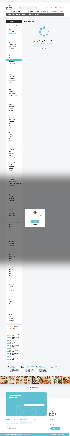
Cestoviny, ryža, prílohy (12, 33)
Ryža (10, 65)
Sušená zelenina (11, 190)
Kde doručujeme (8, 426)
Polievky (10, 87)
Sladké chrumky (11, 213)
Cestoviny (10, 35)
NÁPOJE (10, 273)
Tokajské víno (11, 312)
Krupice (10, 125)
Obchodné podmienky (9, 1)
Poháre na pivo (11, 288)
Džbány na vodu (11, 286)
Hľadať (36, 7)
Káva (10, 74)
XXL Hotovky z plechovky (13, 97)
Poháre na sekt (11, 290)
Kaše (10, 123)
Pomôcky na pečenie (12, 256)
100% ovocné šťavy (12, 297)
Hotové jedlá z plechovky (13, 95)
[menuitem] (11, 14)
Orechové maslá (11, 185)
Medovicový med (11, 241)
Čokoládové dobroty (12, 217)
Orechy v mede (11, 245)
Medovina (10, 301)
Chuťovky (10, 224)
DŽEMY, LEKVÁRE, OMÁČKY (13, 25)
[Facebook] (51, 424)
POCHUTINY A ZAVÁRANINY (13, 172)
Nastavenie (35, 224)
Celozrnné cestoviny (12, 37)
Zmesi (10, 142)
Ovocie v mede (11, 247)
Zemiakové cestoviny (12, 63)
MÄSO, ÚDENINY (11, 115)
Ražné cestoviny (11, 50)
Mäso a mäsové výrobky (12, 157)
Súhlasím (35, 221)
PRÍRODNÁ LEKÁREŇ (12, 119)
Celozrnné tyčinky (12, 200)
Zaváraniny (11, 177)
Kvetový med (11, 237)
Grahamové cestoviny (12, 44)
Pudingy (10, 258)
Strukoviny (10, 140)
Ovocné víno (11, 314)
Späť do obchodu (44, 48)
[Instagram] (53, 424)
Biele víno (10, 307)
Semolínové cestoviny (12, 52)
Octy (9, 147)
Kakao (10, 72)
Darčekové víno (11, 320)
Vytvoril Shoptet (53, 434)
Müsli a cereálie (11, 269)
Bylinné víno (11, 318)
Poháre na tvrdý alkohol (13, 282)
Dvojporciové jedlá (12, 78)
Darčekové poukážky (12, 162)
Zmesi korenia (11, 112)
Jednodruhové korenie (12, 106)
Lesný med (10, 239)
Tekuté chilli (11, 108)
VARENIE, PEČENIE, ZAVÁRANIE (14, 250)
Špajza (10, 155)
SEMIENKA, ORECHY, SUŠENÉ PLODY (15, 183)
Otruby (10, 136)
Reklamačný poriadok (31, 1)
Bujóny (10, 102)
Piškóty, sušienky (11, 209)
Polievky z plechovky (12, 93)
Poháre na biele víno (12, 292)
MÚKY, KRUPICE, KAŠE (12, 121)
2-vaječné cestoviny (12, 57)
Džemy (10, 27)
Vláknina (10, 194)
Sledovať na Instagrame (36, 387)
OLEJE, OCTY (11, 145)
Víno (9, 303)
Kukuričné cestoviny (12, 46)
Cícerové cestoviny (12, 40)
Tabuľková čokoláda (12, 215)
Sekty (10, 316)
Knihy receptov (11, 252)
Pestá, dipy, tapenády (12, 181)
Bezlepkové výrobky (12, 198)
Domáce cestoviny (12, 42)
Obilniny (10, 134)
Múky (10, 127)
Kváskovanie (11, 262)
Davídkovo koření (11, 168)
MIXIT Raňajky (11, 170)
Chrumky (10, 226)
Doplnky (10, 104)
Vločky (10, 271)
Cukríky (10, 202)
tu (40, 217)
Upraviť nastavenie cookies (25, 434)
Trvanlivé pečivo (11, 232)
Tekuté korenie (11, 110)
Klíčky (10, 132)
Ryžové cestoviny (12, 61)
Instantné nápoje (11, 70)
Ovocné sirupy (11, 299)
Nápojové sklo (11, 277)
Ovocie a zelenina (12, 153)
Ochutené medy (11, 243)
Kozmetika (10, 164)
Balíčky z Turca (11, 166)
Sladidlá (10, 260)
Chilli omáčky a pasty (12, 100)
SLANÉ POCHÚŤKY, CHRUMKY (14, 222)
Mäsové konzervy (12, 117)
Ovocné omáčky (11, 31)
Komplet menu (11, 82)
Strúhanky (10, 138)
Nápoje (10, 151)
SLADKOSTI (11, 196)
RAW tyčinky (11, 211)
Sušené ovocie (11, 192)
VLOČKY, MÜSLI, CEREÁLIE (13, 267)
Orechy (10, 187)
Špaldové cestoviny (12, 55)
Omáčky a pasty (11, 179)
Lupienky (10, 228)
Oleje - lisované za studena (13, 149)
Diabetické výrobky (12, 205)
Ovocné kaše (11, 85)
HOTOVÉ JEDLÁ (11, 76)
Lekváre (10, 29)
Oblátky (10, 207)
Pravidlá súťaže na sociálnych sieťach (12, 428)
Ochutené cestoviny (12, 48)
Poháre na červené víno (13, 284)
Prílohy (10, 89)
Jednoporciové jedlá (12, 80)
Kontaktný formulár (55, 428)
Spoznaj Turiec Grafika (12, 160)
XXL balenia (11, 59)
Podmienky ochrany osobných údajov (20, 1)
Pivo (9, 275)
